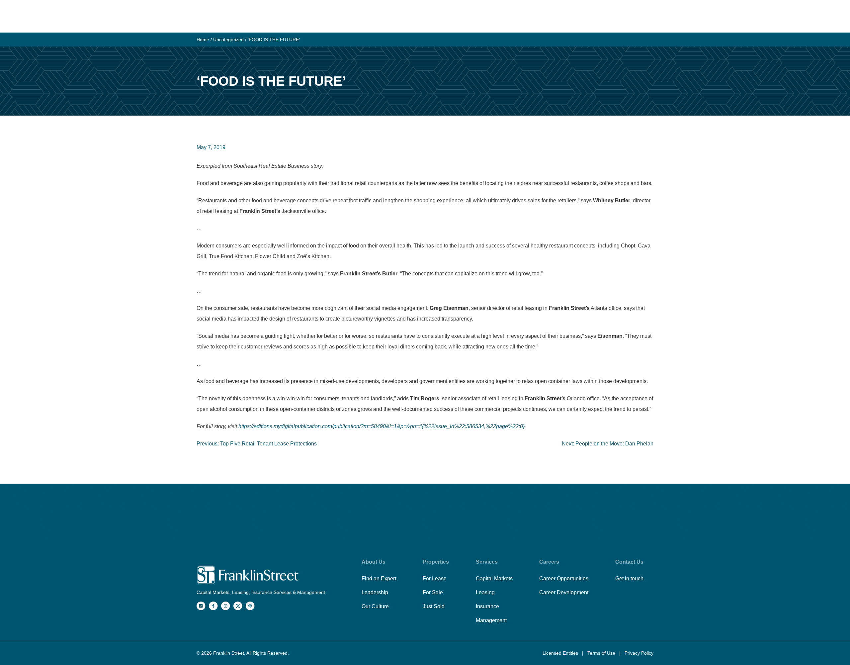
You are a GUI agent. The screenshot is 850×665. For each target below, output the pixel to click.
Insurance (487, 606)
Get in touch (629, 578)
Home (203, 39)
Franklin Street (228, 653)
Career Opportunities (563, 578)
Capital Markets (494, 578)
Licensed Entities (561, 653)
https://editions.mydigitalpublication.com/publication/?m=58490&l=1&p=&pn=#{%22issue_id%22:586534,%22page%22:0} (381, 426)
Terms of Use (602, 653)
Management (491, 620)
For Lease (435, 578)
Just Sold (434, 606)
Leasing (485, 592)
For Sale (433, 592)
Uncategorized (228, 39)
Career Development (563, 592)
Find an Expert (379, 578)
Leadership (375, 592)
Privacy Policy (639, 653)
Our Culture (375, 606)
